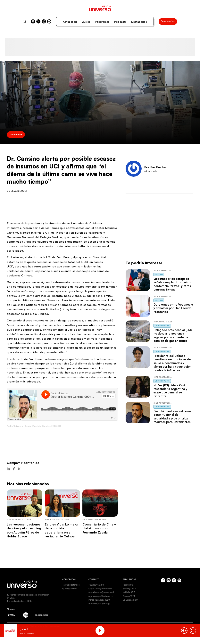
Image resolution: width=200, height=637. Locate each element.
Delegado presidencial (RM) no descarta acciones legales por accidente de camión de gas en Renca (173, 335)
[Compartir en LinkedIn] (8, 468)
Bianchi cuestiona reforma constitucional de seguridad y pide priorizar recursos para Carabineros (172, 416)
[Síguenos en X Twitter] (38, 21)
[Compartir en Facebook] (13, 468)
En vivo (23, 629)
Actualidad (70, 21)
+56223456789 (96, 585)
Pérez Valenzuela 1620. (99, 600)
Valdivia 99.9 (129, 592)
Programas (102, 21)
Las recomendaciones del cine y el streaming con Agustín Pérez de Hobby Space (24, 530)
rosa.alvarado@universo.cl (101, 592)
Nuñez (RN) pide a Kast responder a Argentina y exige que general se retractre (170, 390)
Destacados (139, 21)
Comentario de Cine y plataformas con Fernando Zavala (99, 528)
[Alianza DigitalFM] (25, 615)
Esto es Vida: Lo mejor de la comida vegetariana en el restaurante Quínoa (62, 530)
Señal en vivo (167, 21)
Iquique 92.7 (129, 585)
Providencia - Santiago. (99, 603)
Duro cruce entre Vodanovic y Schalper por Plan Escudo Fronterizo (173, 308)
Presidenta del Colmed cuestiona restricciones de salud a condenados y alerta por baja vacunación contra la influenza (172, 363)
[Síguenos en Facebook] (33, 21)
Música (85, 21)
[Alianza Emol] (11, 615)
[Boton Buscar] (24, 21)
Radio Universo (15, 426)
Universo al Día (162, 325)
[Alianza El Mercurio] (41, 615)
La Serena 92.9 (130, 600)
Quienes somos (69, 588)
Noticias (159, 274)
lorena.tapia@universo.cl (100, 588)
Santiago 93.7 (129, 588)
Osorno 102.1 (129, 596)
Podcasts (120, 21)
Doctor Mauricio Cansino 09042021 (43, 426)
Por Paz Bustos (155, 167)
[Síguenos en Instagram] (44, 21)
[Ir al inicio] (100, 8)
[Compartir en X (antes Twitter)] (19, 468)
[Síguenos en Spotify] (49, 21)
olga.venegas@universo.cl (100, 596)
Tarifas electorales (70, 585)
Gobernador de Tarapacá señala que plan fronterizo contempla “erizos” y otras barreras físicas (172, 284)
